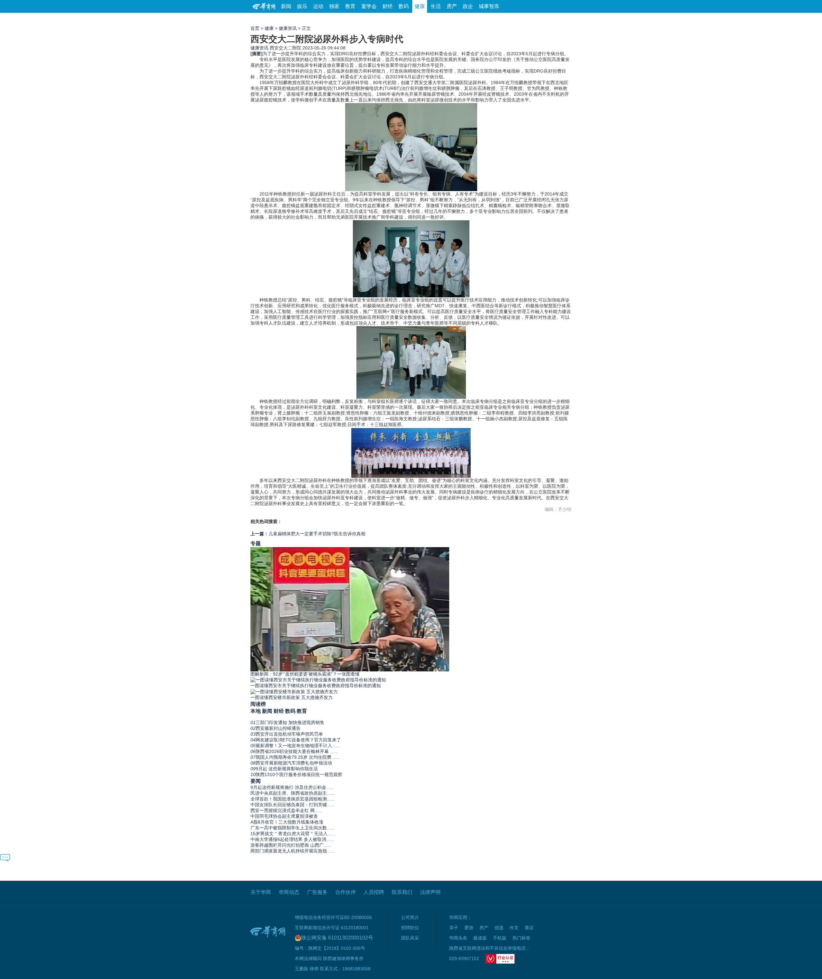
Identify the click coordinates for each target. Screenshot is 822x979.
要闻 (255, 781)
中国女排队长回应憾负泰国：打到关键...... (292, 804)
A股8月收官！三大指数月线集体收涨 (286, 822)
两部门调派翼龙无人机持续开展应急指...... (292, 850)
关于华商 (260, 892)
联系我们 (402, 892)
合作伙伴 (345, 892)
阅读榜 (258, 704)
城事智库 (489, 6)
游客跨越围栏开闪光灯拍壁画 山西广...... (290, 845)
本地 (255, 711)
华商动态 (289, 892)
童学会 (369, 6)
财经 (387, 6)
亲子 (453, 927)
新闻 (286, 6)
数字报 (513, 19)
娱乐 (302, 6)
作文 (514, 927)
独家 (334, 6)
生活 (436, 6)
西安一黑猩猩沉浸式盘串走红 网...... (286, 810)
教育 (350, 6)
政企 (468, 6)
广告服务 (317, 892)
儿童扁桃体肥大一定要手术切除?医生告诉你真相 (307, 533)
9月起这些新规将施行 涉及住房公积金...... (292, 787)
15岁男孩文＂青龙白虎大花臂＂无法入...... (292, 833)
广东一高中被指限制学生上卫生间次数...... (292, 827)
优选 (564, 19)
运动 (318, 6)
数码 (403, 6)
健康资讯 (288, 28)
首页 (254, 28)
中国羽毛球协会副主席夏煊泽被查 (284, 816)
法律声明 (430, 892)
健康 (420, 6)
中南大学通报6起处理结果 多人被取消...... (292, 839)
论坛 (495, 19)
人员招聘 (373, 892)
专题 (255, 543)
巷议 (529, 927)
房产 (452, 6)
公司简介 (410, 917)
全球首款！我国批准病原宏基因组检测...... (292, 798)
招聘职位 (410, 927)
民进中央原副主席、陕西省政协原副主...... (292, 793)
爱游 (548, 19)
